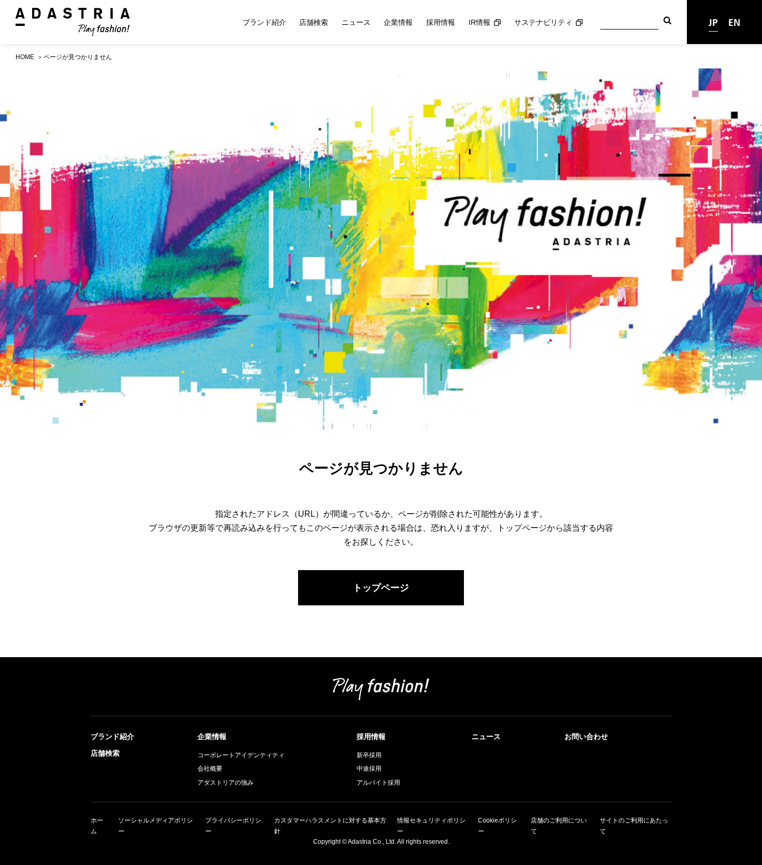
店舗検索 (313, 22)
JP (713, 22)
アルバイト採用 (378, 782)
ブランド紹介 (264, 22)
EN (734, 22)
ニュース (356, 22)
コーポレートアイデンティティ (241, 755)
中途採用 (369, 768)
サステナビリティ (543, 22)
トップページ (381, 588)
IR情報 (479, 22)
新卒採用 (369, 755)
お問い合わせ (586, 736)
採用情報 (440, 22)
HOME (25, 57)
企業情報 (398, 22)
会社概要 (209, 768)
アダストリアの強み (225, 782)
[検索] (667, 22)
